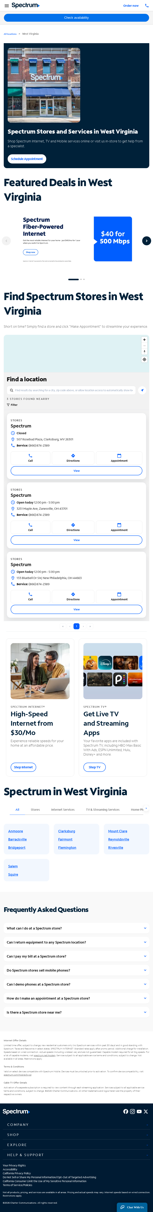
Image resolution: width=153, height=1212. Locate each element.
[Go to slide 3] (84, 279)
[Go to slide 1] (73, 279)
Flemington (67, 847)
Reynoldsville (118, 839)
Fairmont (65, 839)
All (17, 809)
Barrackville (17, 839)
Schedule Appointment (27, 159)
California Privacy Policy (17, 1173)
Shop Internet (23, 767)
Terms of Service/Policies (17, 1185)
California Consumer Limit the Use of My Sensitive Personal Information (44, 1181)
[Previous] (6, 240)
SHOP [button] (13, 1134)
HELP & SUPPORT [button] (25, 1155)
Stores (35, 809)
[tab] (76, 1124)
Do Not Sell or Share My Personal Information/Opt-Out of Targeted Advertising (49, 1177)
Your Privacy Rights (14, 1165)
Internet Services (62, 809)
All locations (10, 34)
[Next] (146, 240)
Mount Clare (117, 831)
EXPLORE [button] (17, 1144)
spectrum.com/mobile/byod (17, 1074)
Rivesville (115, 847)
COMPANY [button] (18, 1124)
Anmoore (15, 831)
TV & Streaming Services (102, 809)
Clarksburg (66, 831)
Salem (13, 866)
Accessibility (10, 1169)
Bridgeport (16, 847)
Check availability (76, 17)
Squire (13, 874)
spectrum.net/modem (44, 1055)
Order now (131, 5)
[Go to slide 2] (81, 279)
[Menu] (6, 5)
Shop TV (94, 767)
